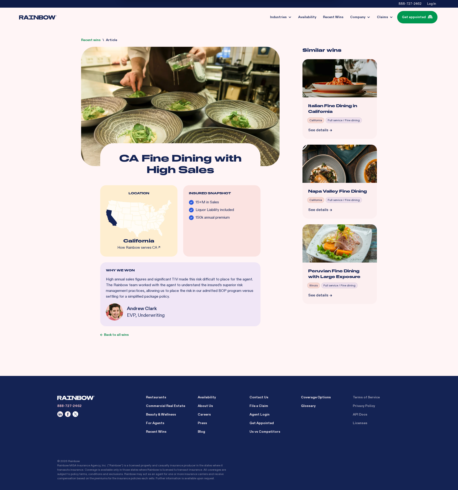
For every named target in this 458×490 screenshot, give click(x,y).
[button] (280, 17)
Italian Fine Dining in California (332, 108)
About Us (205, 406)
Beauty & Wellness (161, 414)
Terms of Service (366, 397)
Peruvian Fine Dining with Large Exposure (334, 274)
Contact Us (259, 397)
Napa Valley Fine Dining (337, 191)
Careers (204, 414)
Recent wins (91, 40)
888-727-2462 (410, 4)
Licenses (360, 423)
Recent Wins (156, 431)
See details (318, 130)
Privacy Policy (364, 406)
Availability (207, 397)
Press (202, 423)
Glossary (308, 406)
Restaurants (156, 397)
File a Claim (259, 406)
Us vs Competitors (265, 431)
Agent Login (260, 414)
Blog (201, 431)
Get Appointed (262, 423)
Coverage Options (316, 397)
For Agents (155, 423)
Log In (431, 4)
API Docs (360, 414)
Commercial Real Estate (165, 406)
